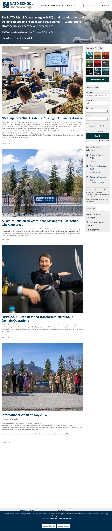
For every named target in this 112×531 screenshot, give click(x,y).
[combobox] (94, 5)
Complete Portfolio (97, 79)
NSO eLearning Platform (94, 223)
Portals (107, 5)
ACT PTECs (95, 230)
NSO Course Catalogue (94, 216)
